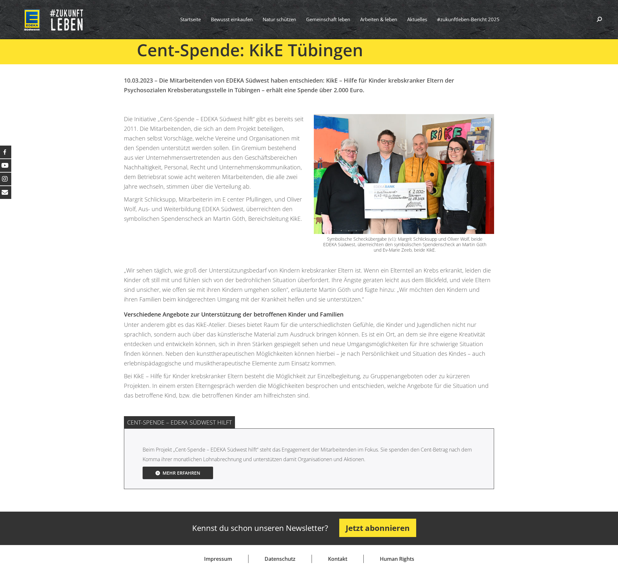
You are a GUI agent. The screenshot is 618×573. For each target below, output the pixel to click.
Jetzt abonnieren (378, 528)
